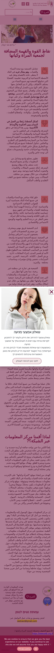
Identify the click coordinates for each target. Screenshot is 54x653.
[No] (50, 644)
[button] (51, 291)
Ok (36, 649)
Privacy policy (24, 649)
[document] (27, 326)
